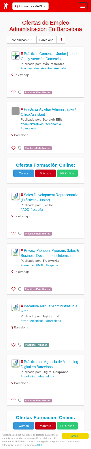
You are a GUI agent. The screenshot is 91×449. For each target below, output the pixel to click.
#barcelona (28, 128)
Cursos (24, 173)
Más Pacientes (53, 64)
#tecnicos (37, 320)
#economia (53, 124)
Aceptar (75, 435)
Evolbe (48, 205)
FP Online (67, 173)
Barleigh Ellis (53, 119)
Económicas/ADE (31, 6)
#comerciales (30, 68)
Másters (45, 173)
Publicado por (30, 64)
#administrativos (32, 124)
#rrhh (24, 320)
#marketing (28, 376)
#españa (60, 68)
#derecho (27, 265)
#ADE (25, 209)
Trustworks (51, 260)
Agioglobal (51, 316)
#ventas (46, 68)
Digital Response (55, 372)
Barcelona (46, 40)
